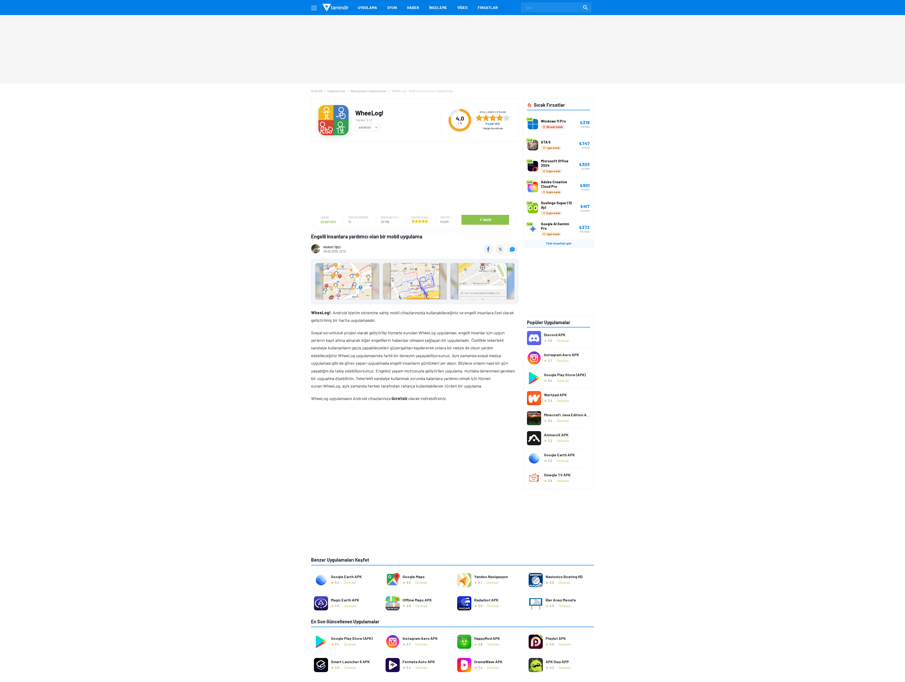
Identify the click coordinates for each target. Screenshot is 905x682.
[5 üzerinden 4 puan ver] (499, 117)
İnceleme (438, 7)
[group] (414, 282)
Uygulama (367, 7)
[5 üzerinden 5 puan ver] (506, 117)
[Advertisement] (413, 178)
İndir (485, 219)
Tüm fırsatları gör (559, 243)
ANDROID (364, 127)
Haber (413, 7)
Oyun (392, 7)
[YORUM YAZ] (512, 252)
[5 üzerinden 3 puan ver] (493, 117)
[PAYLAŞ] (489, 252)
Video (462, 7)
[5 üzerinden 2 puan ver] (486, 117)
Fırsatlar (488, 7)
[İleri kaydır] (513, 282)
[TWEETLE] (500, 252)
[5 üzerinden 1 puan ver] (479, 117)
